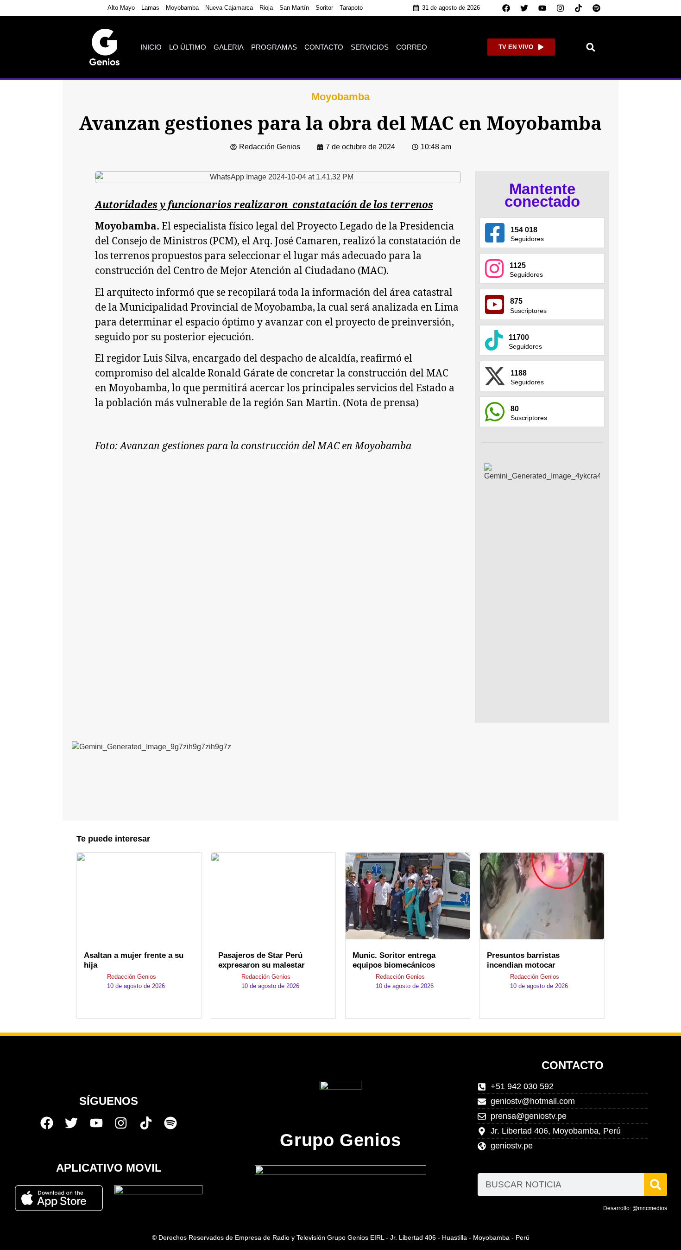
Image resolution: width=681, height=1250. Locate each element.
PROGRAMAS (274, 47)
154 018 (524, 230)
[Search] (655, 1184)
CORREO (411, 47)
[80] (495, 412)
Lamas (150, 7)
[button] (591, 47)
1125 (518, 265)
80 (515, 409)
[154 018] (495, 233)
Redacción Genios (131, 976)
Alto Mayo (121, 7)
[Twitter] (524, 8)
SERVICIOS (370, 47)
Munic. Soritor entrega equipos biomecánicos (394, 960)
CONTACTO (323, 47)
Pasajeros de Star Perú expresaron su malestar (261, 960)
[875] (494, 304)
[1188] (495, 376)
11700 (519, 337)
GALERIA (229, 47)
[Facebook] (506, 8)
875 (516, 301)
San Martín (294, 7)
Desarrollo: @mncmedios (635, 1208)
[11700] (494, 340)
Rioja (266, 7)
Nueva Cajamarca (229, 7)
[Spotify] (597, 8)
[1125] (494, 268)
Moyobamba (182, 7)
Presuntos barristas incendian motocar (523, 960)
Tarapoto (351, 7)
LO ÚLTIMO (187, 47)
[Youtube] (542, 8)
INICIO (151, 47)
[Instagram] (560, 8)
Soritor (324, 7)
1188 (519, 373)
